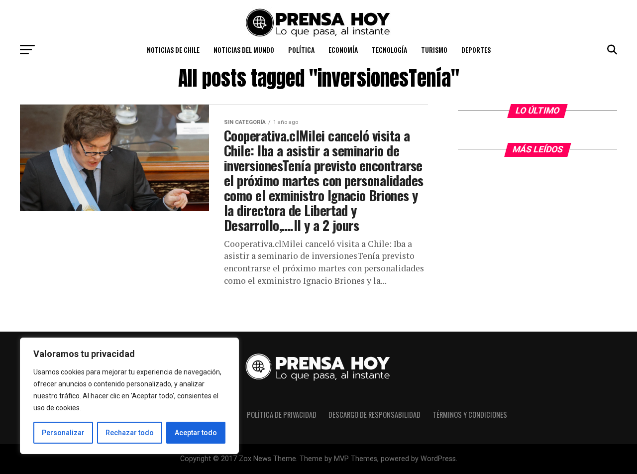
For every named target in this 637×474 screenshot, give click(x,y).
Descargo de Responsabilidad (374, 414)
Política (301, 49)
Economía (343, 49)
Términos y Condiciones (469, 414)
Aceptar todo (196, 433)
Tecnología (389, 49)
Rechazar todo (130, 433)
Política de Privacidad (282, 414)
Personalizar (63, 433)
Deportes (476, 49)
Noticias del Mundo (243, 49)
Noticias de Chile (173, 49)
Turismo (434, 49)
